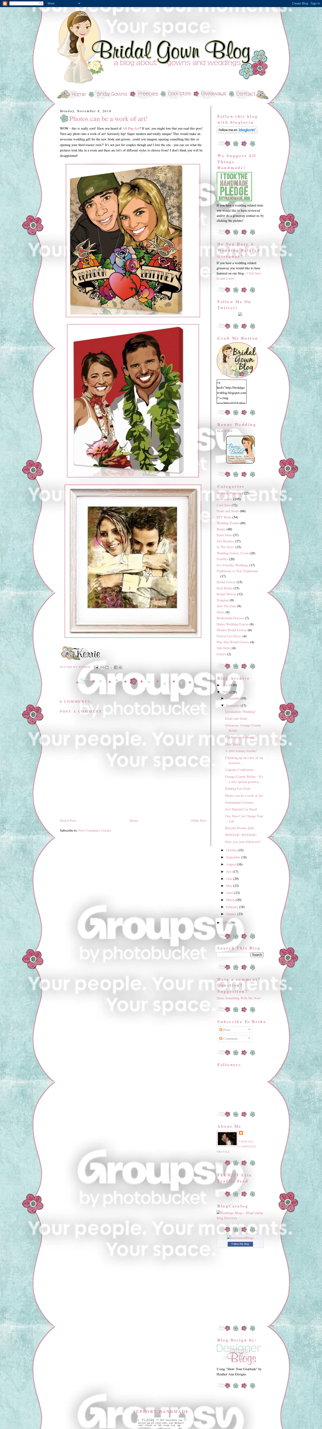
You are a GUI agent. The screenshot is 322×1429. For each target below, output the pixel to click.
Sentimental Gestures (239, 802)
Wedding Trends (228, 523)
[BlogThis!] (106, 667)
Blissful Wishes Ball (239, 828)
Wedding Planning (229, 493)
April (230, 892)
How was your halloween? (243, 841)
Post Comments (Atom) (94, 830)
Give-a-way (224, 499)
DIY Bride (224, 517)
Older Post (198, 820)
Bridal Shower (226, 594)
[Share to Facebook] (115, 667)
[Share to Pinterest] (120, 667)
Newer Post (68, 820)
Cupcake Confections (239, 769)
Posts (226, 1030)
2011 (226, 685)
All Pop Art (131, 128)
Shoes (221, 612)
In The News (226, 547)
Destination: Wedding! (240, 711)
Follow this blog (240, 1243)
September (233, 857)
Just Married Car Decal (241, 809)
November (233, 705)
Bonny (221, 529)
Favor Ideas (224, 535)
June (229, 878)
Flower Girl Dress (229, 636)
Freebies (222, 559)
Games (221, 654)
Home (134, 820)
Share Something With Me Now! (239, 998)
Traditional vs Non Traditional (237, 571)
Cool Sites (224, 505)
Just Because (225, 541)
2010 (226, 692)
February (232, 907)
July (229, 871)
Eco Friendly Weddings (232, 565)
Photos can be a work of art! (108, 119)
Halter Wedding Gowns (233, 624)
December (233, 698)
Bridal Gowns (226, 582)
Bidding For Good (237, 788)
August (231, 864)
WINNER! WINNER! (241, 835)
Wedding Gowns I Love (233, 553)
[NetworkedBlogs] (240, 1237)
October (232, 850)
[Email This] (102, 667)
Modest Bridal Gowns (232, 630)
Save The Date (226, 606)
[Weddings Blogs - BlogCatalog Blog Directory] (240, 1218)
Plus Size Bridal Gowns (233, 642)
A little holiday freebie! (241, 751)
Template (223, 600)
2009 (226, 922)
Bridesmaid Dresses (230, 618)
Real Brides (225, 588)
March (231, 899)
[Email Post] (96, 667)
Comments (230, 1038)
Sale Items (224, 648)
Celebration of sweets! (240, 737)
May (229, 885)
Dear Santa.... (234, 744)
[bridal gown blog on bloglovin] (237, 132)
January (231, 914)
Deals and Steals (228, 511)
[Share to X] (111, 667)
